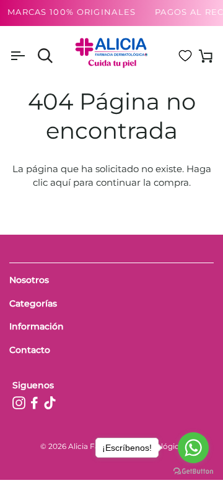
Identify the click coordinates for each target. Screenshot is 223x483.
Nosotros (29, 279)
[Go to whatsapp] (193, 447)
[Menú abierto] (28, 56)
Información (36, 326)
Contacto (29, 349)
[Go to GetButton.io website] (193, 471)
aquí (60, 182)
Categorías (33, 303)
